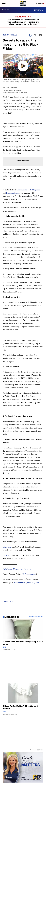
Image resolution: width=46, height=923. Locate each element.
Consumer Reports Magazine (28, 189)
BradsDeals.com (12, 192)
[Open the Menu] (4, 3)
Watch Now (39, 3)
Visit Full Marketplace (36, 616)
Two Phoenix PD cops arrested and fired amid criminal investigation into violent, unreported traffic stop (23, 21)
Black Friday (10, 35)
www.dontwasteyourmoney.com (26, 582)
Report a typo (8, 601)
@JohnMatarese (29, 574)
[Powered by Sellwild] (40, 750)
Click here (7, 546)
